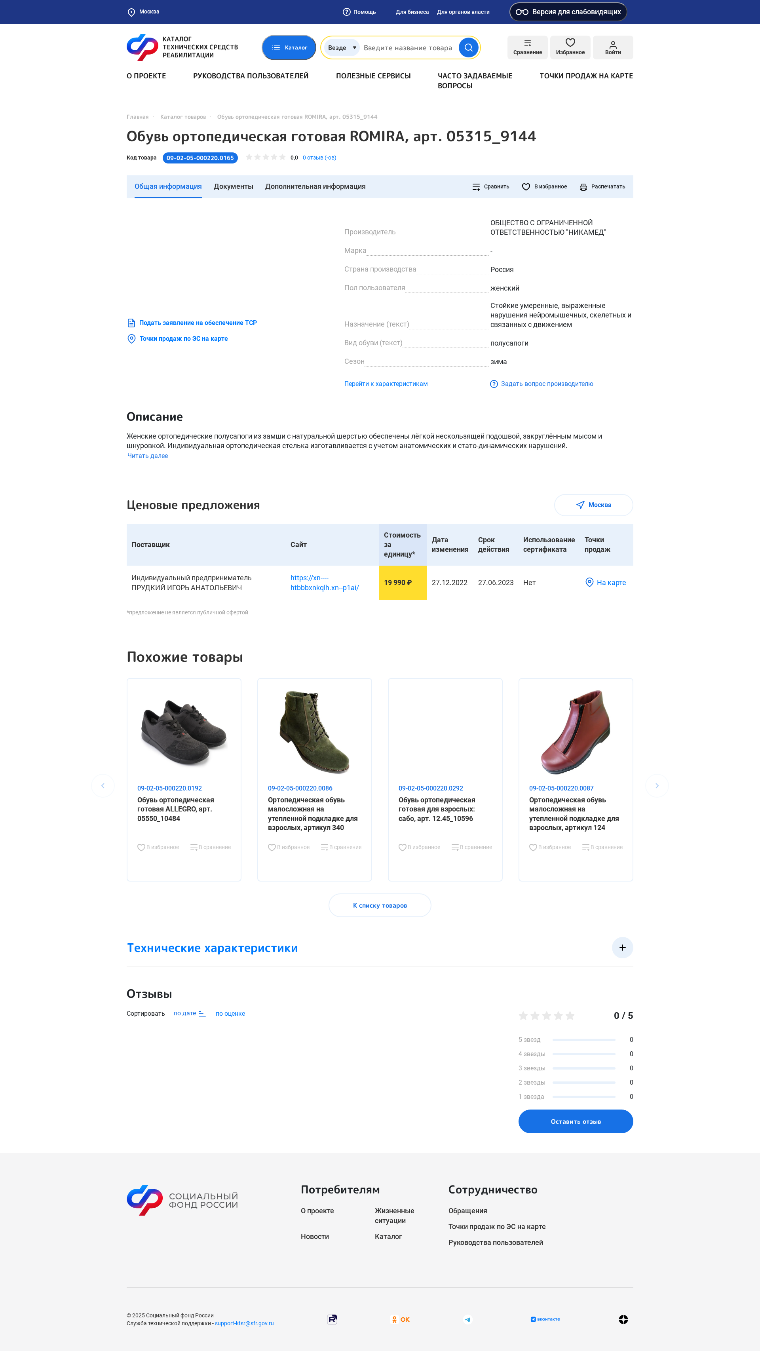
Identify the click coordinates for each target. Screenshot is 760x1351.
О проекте (146, 76)
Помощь (364, 12)
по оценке (230, 1013)
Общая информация (168, 186)
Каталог (388, 1236)
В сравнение (214, 847)
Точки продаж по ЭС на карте (184, 338)
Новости (315, 1236)
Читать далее (147, 456)
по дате (186, 1013)
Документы (233, 186)
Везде (337, 47)
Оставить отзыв (576, 1121)
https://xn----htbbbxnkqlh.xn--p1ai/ (325, 583)
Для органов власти (463, 12)
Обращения (467, 1211)
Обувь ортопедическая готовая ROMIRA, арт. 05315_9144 (332, 136)
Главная (138, 116)
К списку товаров (380, 905)
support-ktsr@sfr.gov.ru (244, 1323)
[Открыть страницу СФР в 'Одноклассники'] (400, 1319)
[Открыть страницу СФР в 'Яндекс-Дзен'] (623, 1319)
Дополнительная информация (315, 186)
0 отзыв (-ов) (319, 157)
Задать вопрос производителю (547, 384)
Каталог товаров (183, 116)
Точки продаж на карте (586, 76)
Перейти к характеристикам (386, 384)
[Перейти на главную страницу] (182, 47)
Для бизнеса (412, 12)
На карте (611, 582)
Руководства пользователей (251, 76)
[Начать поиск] (469, 47)
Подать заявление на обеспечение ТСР (198, 323)
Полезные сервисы (373, 76)
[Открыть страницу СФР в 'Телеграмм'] (468, 1319)
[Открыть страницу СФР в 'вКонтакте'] (545, 1319)
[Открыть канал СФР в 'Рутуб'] (332, 1319)
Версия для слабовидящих (576, 12)
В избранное (550, 186)
